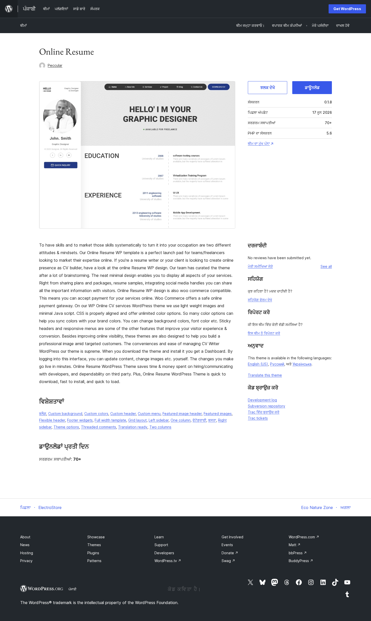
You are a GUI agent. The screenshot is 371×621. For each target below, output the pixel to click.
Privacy (26, 561)
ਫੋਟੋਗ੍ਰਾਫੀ (199, 420)
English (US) (258, 364)
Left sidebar (159, 420)
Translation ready (132, 427)
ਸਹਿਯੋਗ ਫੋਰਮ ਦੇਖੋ (260, 300)
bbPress (298, 553)
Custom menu (149, 413)
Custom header (123, 413)
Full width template (110, 420)
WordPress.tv (167, 561)
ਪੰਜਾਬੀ (72, 589)
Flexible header (52, 420)
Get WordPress (347, 9)
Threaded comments (98, 427)
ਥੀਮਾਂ (23, 25)
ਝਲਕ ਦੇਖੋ (267, 87)
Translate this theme (265, 375)
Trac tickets (258, 418)
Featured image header (182, 413)
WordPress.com (304, 537)
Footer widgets (80, 420)
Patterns (94, 561)
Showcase (96, 537)
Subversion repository (266, 406)
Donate (230, 553)
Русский (277, 364)
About (25, 537)
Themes (94, 545)
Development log (262, 400)
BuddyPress (301, 561)
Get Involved (232, 537)
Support (161, 545)
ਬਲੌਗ (42, 413)
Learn (159, 537)
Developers (164, 553)
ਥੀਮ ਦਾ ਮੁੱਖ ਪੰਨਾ (259, 143)
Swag (228, 561)
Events (227, 545)
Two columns (160, 427)
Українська (302, 364)
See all (326, 266)
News (25, 545)
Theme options (66, 427)
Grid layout (137, 420)
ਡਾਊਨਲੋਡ (312, 87)
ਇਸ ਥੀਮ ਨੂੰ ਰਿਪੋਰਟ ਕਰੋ (264, 333)
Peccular (55, 65)
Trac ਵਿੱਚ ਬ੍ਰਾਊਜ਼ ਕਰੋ (263, 412)
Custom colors (96, 413)
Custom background (65, 413)
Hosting (26, 553)
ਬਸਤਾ (212, 420)
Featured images (218, 413)
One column (181, 420)
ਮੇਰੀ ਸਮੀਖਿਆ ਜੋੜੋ (260, 266)
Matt (295, 545)
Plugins (93, 553)
